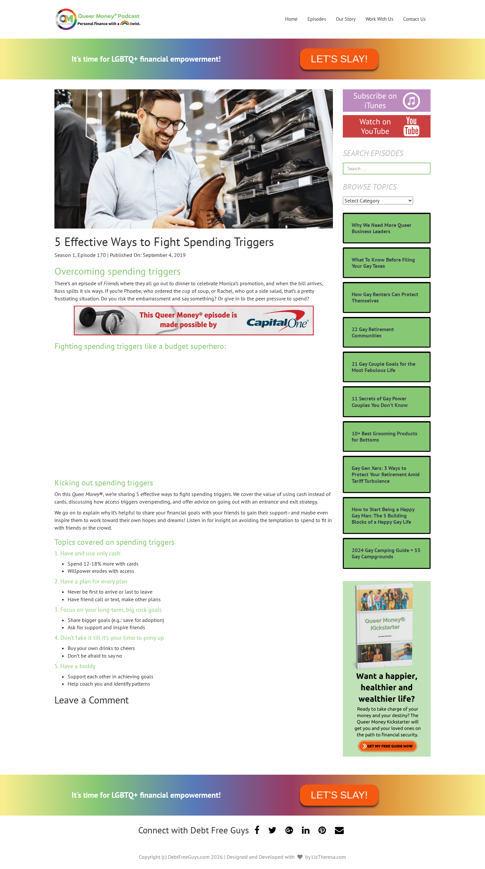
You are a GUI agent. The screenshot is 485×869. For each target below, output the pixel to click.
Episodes (316, 19)
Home (291, 19)
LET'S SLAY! (339, 58)
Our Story (346, 19)
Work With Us (379, 19)
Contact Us (414, 19)
